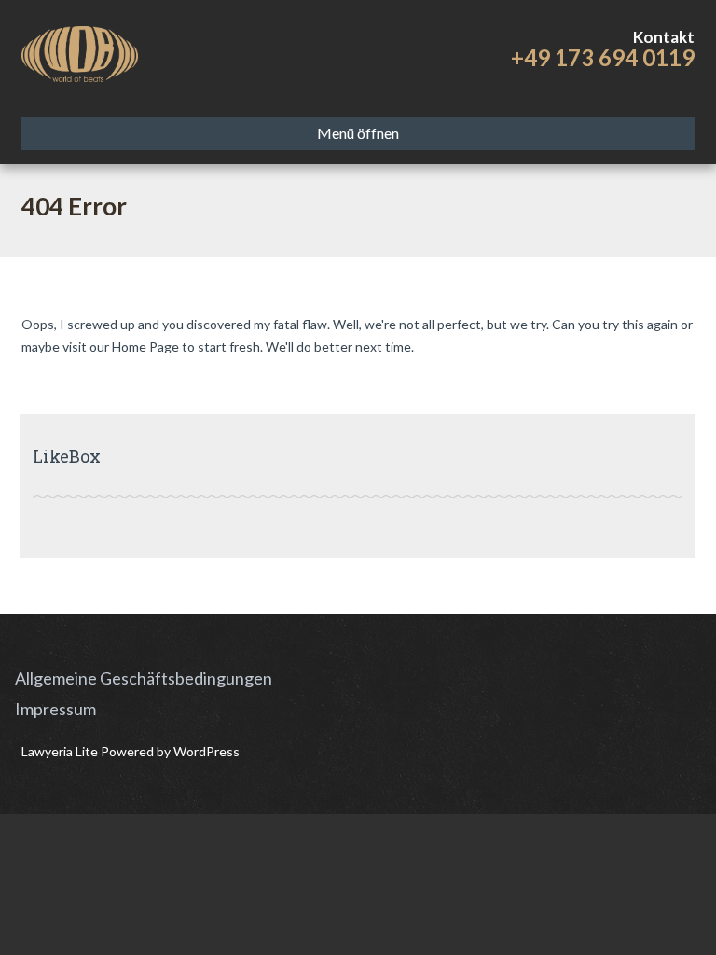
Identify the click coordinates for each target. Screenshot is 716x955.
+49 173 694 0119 (603, 57)
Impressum (55, 709)
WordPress (205, 751)
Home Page (145, 346)
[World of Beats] (79, 51)
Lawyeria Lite (61, 751)
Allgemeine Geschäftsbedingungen (143, 678)
